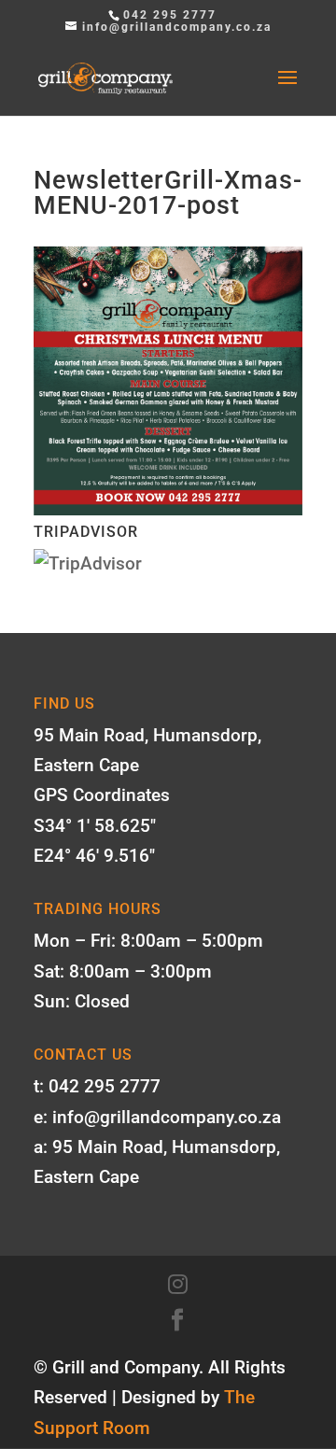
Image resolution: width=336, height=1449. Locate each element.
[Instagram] (178, 1285)
